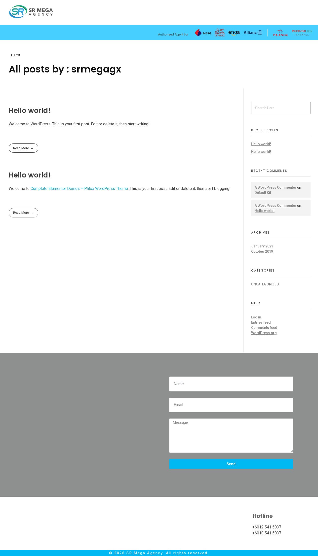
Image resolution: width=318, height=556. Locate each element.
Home (15, 55)
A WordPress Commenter (275, 187)
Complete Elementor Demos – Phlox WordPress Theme (79, 188)
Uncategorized (265, 284)
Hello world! (30, 110)
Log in (256, 317)
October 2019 (262, 251)
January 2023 (262, 246)
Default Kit (263, 193)
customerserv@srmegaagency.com (222, 527)
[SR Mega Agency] (31, 11)
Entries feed (261, 322)
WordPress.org (264, 333)
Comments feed (264, 328)
